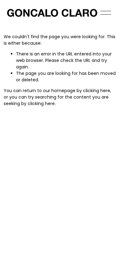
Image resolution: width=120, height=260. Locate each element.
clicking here (96, 90)
